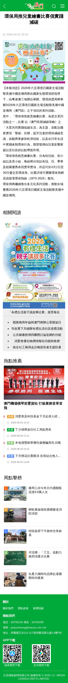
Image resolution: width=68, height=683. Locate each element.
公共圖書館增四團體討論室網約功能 (37, 334)
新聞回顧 (38, 608)
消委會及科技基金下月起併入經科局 (33, 416)
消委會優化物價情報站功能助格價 (37, 341)
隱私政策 (23, 608)
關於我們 (8, 608)
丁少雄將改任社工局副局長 (29, 429)
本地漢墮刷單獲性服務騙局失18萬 (34, 442)
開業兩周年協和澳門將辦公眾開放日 (37, 322)
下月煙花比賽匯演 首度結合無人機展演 (34, 456)
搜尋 (54, 6)
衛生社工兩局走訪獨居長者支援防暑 (37, 347)
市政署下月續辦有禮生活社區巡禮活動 (37, 328)
